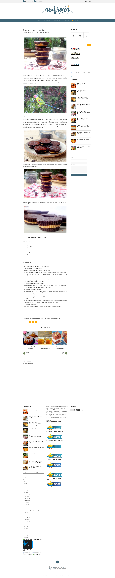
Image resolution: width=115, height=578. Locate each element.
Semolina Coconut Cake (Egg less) (36, 447)
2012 (25, 537)
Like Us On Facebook (29, 1)
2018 (25, 492)
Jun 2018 (26, 506)
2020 (25, 488)
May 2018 (27, 509)
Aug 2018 (27, 502)
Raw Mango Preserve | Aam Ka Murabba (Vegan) (34, 514)
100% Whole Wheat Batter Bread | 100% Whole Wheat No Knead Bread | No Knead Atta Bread (36, 461)
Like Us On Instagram (40, 1)
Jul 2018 (26, 504)
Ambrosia (57, 567)
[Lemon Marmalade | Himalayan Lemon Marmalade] (45, 338)
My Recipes (47, 20)
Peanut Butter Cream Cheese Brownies (32, 510)
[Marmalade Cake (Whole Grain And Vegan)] (30, 338)
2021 (25, 485)
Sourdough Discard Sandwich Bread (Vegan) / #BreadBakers (83, 126)
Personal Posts (58, 20)
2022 (25, 483)
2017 (25, 526)
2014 (25, 533)
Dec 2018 (27, 494)
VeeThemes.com (64, 575)
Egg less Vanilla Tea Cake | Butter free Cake (83, 119)
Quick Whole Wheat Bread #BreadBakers (82, 91)
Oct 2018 (27, 498)
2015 (25, 530)
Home (38, 20)
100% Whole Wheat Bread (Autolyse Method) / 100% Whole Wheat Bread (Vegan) (83, 98)
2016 (25, 528)
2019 (25, 490)
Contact (90, 1)
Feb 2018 (27, 521)
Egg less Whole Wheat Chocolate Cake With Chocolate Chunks (84, 112)
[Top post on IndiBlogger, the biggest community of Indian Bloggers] (54, 465)
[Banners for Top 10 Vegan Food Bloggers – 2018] (80, 72)
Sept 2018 (27, 500)
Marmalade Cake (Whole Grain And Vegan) (30, 347)
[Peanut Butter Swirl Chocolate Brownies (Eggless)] (59, 338)
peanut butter (43, 318)
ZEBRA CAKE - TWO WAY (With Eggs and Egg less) (83, 133)
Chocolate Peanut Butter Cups (30, 512)
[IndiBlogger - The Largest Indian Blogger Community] (28, 544)
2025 (25, 477)
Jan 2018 (26, 524)
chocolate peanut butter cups (34, 318)
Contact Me (68, 20)
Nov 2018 (27, 496)
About (86, 1)
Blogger (76, 575)
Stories (28, 353)
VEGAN (59, 318)
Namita (29, 32)
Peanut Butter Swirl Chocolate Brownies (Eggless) (60, 347)
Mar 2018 (27, 519)
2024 (25, 479)
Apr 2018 (27, 517)
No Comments (46, 32)
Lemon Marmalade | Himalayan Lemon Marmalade (45, 347)
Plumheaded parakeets (52, 318)
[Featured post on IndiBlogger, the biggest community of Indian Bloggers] (54, 427)
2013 (25, 535)
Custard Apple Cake (33, 453)
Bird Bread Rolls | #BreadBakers (81, 84)
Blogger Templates (50, 575)
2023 (25, 481)
